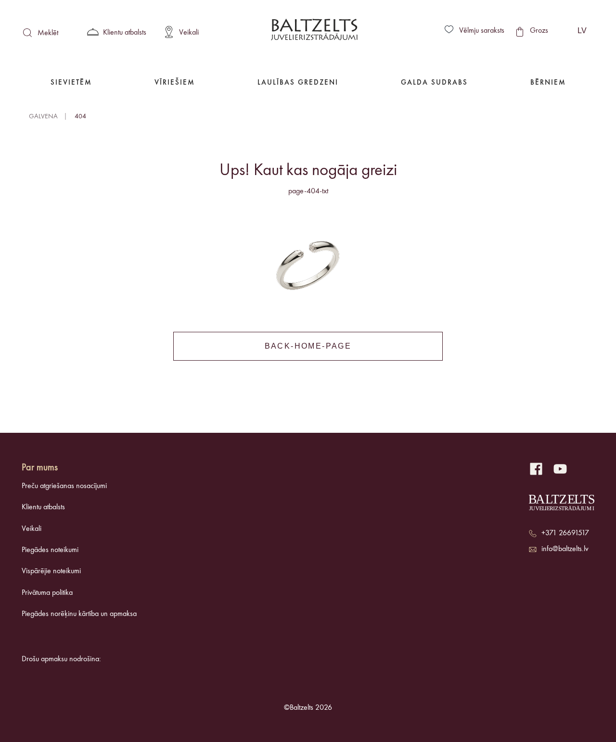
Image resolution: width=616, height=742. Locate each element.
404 (80, 116)
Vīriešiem (174, 83)
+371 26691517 (565, 533)
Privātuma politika (47, 593)
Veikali (31, 529)
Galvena (43, 116)
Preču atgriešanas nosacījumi (64, 486)
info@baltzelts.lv (565, 549)
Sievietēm (71, 83)
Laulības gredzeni (297, 83)
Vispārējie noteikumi (51, 571)
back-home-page (308, 346)
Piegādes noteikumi (50, 550)
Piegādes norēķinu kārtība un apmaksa (79, 614)
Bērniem (548, 83)
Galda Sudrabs (434, 83)
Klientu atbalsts (43, 507)
